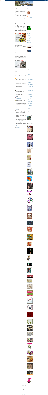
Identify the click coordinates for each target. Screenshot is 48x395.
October (28, 73)
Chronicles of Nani (28, 35)
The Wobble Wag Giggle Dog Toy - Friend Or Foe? (30, 92)
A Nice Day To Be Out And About (30, 101)
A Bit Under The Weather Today (30, 93)
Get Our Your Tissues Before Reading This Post (30, 96)
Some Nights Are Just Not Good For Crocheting (30, 98)
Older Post (25, 126)
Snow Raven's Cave (28, 40)
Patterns (27, 8)
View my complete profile (29, 17)
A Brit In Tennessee (28, 32)
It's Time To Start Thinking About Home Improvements (30, 82)
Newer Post (15, 126)
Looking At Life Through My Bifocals (30, 37)
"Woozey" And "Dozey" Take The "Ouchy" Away (30, 83)
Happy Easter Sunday (29, 102)
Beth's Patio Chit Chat (28, 33)
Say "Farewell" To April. (30, 78)
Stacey (16, 96)
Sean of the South (28, 39)
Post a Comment (16, 125)
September (29, 74)
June (28, 76)
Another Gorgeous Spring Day (30, 94)
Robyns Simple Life (28, 38)
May (28, 77)
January (28, 108)
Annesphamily (17, 109)
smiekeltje (17, 99)
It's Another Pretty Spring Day (30, 89)
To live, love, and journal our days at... (30, 44)
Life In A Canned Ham (28, 36)
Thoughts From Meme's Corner (29, 43)
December (29, 72)
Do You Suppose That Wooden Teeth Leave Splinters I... (30, 103)
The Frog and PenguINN (29, 42)
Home (20, 126)
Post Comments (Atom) (18, 127)
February (29, 107)
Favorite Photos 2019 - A (29, 7)
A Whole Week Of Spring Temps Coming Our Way (30, 95)
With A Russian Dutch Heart (29, 45)
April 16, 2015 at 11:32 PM (19, 98)
